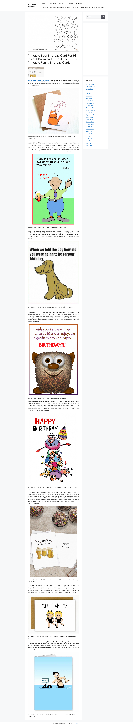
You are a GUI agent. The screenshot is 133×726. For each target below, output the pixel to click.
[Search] (103, 17)
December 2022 (90, 108)
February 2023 (90, 103)
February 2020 (90, 122)
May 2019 (88, 140)
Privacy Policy (79, 3)
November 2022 (90, 110)
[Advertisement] (95, 50)
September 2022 (90, 115)
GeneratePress (76, 723)
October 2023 (90, 84)
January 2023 (90, 105)
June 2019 (89, 138)
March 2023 (89, 100)
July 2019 (88, 136)
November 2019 (90, 126)
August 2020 (89, 117)
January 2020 (90, 124)
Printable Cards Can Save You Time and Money (92, 7)
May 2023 (89, 96)
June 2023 (89, 93)
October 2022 (90, 112)
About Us (44, 3)
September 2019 (90, 131)
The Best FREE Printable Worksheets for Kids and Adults (56, 7)
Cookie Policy (62, 3)
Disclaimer (70, 3)
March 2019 (89, 145)
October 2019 (90, 129)
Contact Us (75, 7)
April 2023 (89, 98)
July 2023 (88, 91)
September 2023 (90, 86)
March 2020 (89, 119)
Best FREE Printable (32, 5)
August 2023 (89, 89)
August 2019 (89, 133)
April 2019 (89, 143)
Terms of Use (52, 3)
